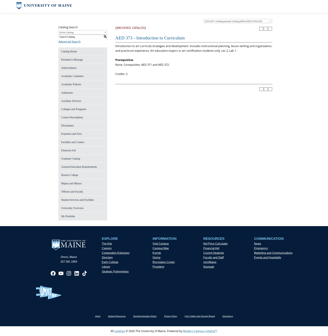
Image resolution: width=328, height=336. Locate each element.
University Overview (72, 208)
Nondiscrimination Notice (145, 316)
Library (106, 266)
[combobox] (238, 21)
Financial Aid (68, 150)
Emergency (261, 248)
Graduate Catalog (70, 158)
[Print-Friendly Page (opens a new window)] (266, 29)
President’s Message (72, 59)
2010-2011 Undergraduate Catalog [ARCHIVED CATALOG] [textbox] (233, 21)
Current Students (213, 252)
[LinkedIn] (76, 273)
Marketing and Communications (273, 252)
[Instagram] (68, 273)
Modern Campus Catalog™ (200, 331)
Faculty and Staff (213, 257)
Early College (110, 262)
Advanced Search (69, 41)
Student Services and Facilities (77, 199)
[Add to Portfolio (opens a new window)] (261, 29)
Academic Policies (71, 84)
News (257, 243)
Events (157, 252)
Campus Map (161, 248)
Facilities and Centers (72, 142)
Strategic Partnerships (115, 271)
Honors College (69, 175)
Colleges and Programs (73, 109)
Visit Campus (161, 243)
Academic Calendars (72, 76)
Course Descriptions (72, 117)
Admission (67, 92)
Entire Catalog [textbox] (66, 32)
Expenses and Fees (71, 133)
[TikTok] (84, 273)
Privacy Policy (170, 316)
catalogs (119, 331)
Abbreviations (68, 67)
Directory (107, 257)
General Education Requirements (79, 166)
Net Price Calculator (215, 243)
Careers (107, 248)
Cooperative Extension (115, 252)
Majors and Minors (71, 183)
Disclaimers (67, 125)
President (158, 266)
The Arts (107, 243)
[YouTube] (61, 273)
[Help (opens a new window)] (270, 29)
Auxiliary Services (71, 100)
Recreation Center (164, 262)
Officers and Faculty (72, 191)
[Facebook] (53, 273)
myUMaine (209, 262)
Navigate (208, 266)
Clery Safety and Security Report (200, 316)
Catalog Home (69, 51)
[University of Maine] (44, 8)
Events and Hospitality (267, 257)
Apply (97, 316)
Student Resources (117, 316)
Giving (156, 257)
